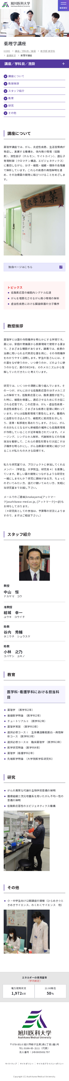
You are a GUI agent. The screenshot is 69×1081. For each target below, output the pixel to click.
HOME (7, 51)
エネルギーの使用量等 (34, 979)
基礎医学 (11, 55)
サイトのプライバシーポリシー (50, 1063)
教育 (11, 98)
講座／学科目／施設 (25, 51)
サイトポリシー (26, 1063)
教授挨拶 (13, 83)
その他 (12, 113)
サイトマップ (11, 1063)
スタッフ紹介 (16, 91)
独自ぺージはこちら (20, 267)
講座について (16, 76)
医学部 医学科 (47, 51)
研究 (11, 105)
